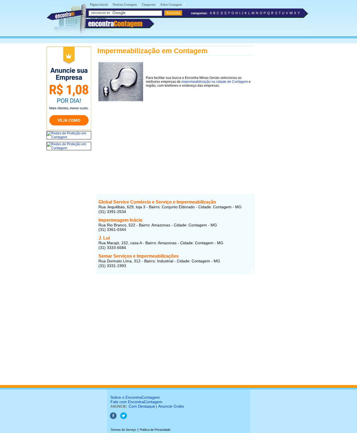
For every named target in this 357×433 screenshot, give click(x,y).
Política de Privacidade (155, 429)
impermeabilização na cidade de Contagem (215, 82)
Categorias (148, 4)
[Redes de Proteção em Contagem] (69, 137)
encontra (115, 23)
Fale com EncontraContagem (136, 402)
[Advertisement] (175, 142)
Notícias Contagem (125, 4)
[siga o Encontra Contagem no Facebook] (113, 418)
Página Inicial (99, 4)
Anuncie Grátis (171, 406)
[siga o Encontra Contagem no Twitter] (123, 418)
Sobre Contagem (171, 4)
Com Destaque (142, 406)
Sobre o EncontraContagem (135, 397)
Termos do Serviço (123, 429)
